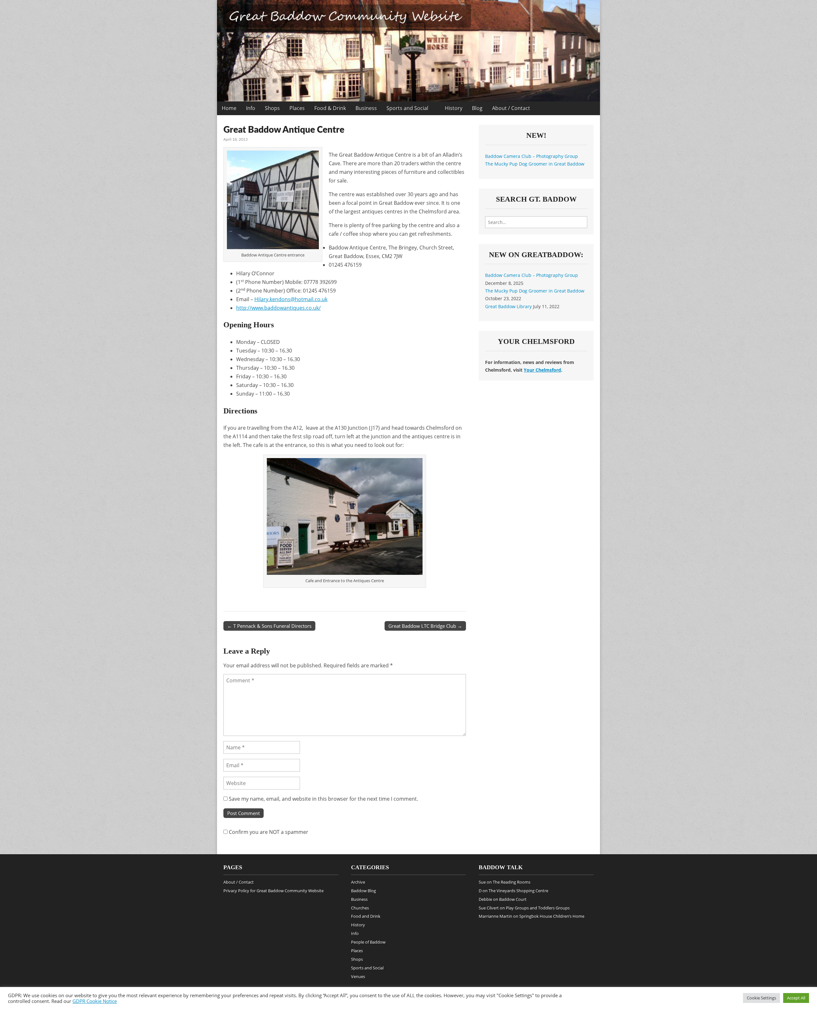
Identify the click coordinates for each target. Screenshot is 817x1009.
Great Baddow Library (508, 306)
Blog (477, 108)
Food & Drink (330, 108)
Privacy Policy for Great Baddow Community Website (273, 891)
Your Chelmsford (542, 370)
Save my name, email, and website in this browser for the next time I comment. (323, 798)
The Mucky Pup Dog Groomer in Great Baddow (534, 164)
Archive (358, 882)
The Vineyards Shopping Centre (518, 891)
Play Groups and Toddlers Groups (538, 908)
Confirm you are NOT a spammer (268, 831)
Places (297, 108)
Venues (358, 976)
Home (229, 108)
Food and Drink (365, 916)
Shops (272, 108)
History (453, 108)
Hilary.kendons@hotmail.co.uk (290, 299)
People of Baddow (368, 942)
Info (250, 108)
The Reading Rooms (511, 882)
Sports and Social (407, 108)
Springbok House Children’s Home (551, 916)
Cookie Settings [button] (761, 998)
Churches (360, 908)
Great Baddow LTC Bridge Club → (425, 626)
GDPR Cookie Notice (94, 1001)
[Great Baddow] (408, 50)
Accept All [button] (796, 998)
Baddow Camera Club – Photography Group (531, 156)
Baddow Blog (363, 891)
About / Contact (511, 108)
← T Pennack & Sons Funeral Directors (269, 626)
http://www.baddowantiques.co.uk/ (278, 307)
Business (366, 108)
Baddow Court (513, 899)
